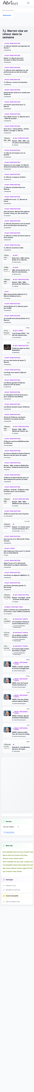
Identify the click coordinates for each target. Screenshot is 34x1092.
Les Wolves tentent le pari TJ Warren (17, 407)
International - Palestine (21, 619)
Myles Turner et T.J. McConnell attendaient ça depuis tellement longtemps (15, 565)
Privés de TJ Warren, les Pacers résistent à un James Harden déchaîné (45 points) (14, 419)
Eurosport (7, 215)
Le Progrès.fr (8, 614)
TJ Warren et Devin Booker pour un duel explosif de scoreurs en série (16, 478)
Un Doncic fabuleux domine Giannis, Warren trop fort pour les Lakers (17, 454)
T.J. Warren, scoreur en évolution (15, 82)
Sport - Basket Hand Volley (22, 138)
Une (7, 291)
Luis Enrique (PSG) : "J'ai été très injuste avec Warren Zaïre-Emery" (20, 335)
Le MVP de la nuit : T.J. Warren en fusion (15, 200)
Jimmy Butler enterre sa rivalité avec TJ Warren (17, 93)
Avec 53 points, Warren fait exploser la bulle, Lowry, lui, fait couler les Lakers (17, 213)
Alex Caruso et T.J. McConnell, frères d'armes (16, 540)
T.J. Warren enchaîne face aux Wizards (14, 188)
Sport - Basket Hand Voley (13, 43)
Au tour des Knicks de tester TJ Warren (15, 361)
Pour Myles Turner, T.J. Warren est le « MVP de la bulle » (16, 118)
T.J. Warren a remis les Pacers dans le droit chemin (17, 236)
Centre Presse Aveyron (20, 670)
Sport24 (7, 469)
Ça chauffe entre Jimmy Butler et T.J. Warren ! (17, 319)
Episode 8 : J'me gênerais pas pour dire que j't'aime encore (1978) (21, 749)
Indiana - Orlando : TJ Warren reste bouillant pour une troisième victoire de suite (16, 491)
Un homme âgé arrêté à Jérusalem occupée (20, 650)
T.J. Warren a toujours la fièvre (15, 177)
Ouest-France (17, 262)
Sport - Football (19, 330)
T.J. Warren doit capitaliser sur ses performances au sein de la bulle (16, 71)
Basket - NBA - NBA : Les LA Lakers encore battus (20, 142)
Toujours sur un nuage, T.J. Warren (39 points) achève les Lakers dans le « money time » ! (17, 167)
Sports (16, 267)
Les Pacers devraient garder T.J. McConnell (15, 586)
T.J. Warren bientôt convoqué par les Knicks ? (17, 47)
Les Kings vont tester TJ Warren (15, 372)
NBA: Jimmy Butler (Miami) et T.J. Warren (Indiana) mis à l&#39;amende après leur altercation (17, 296)
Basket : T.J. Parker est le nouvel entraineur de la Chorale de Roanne (21, 529)
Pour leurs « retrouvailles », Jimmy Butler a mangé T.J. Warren (16, 130)
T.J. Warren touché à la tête (13, 248)
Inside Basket (9, 445)
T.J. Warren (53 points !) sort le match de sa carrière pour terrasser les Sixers (17, 225)
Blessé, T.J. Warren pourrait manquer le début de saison (14, 59)
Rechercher (7, 15)
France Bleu (17, 531)
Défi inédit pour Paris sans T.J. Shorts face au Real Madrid (17, 552)
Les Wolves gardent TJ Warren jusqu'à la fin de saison (14, 384)
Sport (16, 255)
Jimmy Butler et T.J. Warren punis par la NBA (16, 307)
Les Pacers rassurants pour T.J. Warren (15, 105)
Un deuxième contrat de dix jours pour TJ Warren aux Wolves (16, 396)
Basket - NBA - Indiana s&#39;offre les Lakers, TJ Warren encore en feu (16, 466)
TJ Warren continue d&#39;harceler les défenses (16, 442)
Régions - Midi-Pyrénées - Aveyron (21, 663)
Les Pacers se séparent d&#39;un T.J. (17, 575)
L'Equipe (16, 145)
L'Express (7, 298)
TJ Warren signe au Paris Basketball (21, 349)
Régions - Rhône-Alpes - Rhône (14, 607)
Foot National (17, 337)
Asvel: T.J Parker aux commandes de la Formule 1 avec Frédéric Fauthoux (17, 610)
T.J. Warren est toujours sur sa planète (14, 154)
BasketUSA (8, 50)
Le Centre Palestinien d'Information (19, 626)
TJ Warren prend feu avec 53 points (16, 514)
